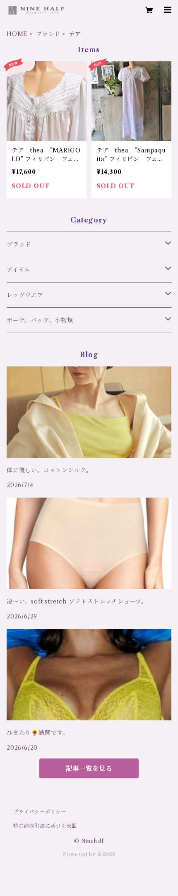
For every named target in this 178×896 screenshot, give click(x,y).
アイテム (18, 269)
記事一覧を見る (89, 768)
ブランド (48, 34)
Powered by (80, 854)
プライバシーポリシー (39, 812)
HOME (17, 34)
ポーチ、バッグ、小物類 (40, 320)
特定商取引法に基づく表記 (45, 826)
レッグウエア (25, 295)
